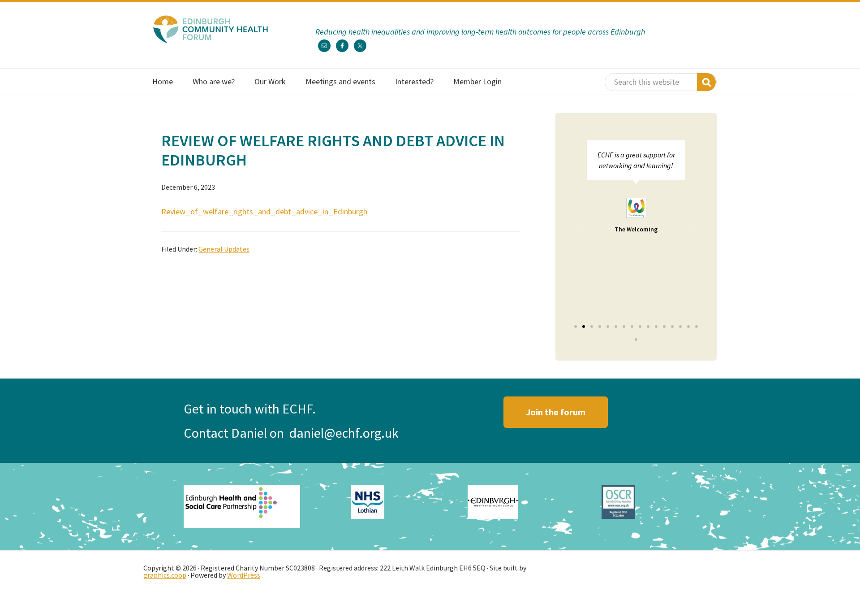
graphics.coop (164, 574)
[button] (577, 227)
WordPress (243, 574)
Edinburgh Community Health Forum (210, 29)
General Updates (223, 248)
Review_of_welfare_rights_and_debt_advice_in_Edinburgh (264, 211)
